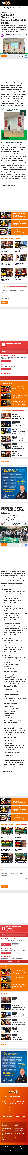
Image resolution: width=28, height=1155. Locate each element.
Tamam (14, 1153)
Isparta (3, 8)
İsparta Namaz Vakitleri (6, 1129)
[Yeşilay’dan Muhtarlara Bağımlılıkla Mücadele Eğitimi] (14, 46)
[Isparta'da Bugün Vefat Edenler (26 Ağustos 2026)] (7, 830)
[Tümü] (26, 410)
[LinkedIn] (15, 1117)
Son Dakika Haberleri (5, 1138)
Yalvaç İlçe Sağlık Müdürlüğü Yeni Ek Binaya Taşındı (19, 250)
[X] (7, 1117)
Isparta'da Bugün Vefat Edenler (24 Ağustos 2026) (6, 849)
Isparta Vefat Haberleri (14, 505)
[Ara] (23, 3)
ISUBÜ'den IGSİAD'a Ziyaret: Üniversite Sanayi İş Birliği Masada (19, 455)
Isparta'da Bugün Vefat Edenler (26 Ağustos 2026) (6, 836)
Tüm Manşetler (20, 1133)
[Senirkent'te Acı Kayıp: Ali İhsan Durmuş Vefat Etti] (7, 857)
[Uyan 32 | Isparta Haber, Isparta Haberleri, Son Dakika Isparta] (6, 3)
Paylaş (4, 56)
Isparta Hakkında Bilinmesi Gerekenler (13, 1145)
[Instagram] (12, 1117)
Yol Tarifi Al (16, 369)
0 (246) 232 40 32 (6, 369)
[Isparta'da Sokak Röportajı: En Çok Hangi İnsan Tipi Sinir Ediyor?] (7, 257)
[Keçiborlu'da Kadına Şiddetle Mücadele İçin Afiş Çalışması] (21, 272)
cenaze (24, 573)
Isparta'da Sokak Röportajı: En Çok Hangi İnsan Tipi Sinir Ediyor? (18, 440)
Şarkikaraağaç (23, 8)
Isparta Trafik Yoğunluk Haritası (19, 1129)
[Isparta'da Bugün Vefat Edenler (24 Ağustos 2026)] (7, 843)
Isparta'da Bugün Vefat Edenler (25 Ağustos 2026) (19, 836)
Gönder (4, 302)
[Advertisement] (14, 325)
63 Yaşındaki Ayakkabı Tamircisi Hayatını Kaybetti (20, 849)
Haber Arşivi (19, 1137)
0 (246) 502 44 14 (6, 944)
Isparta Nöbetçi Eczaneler (7, 1124)
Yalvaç (15, 8)
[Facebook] (4, 1117)
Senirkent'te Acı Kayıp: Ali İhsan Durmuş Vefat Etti (7, 863)
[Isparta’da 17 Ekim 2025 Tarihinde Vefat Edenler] (14, 534)
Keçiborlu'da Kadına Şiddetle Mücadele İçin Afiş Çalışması (21, 278)
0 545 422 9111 (15, 1108)
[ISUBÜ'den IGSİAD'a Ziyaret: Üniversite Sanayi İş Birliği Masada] (7, 272)
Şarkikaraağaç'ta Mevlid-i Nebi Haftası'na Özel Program (19, 425)
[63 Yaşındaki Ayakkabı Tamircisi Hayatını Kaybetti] (21, 843)
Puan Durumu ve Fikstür (7, 1134)
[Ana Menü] (25, 3)
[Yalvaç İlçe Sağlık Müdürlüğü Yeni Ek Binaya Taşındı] (21, 244)
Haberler (3, 12)
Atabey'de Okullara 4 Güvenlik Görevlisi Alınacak (20, 263)
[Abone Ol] (26, 56)
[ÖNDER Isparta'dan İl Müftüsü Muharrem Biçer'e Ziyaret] (7, 244)
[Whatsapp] (20, 1117)
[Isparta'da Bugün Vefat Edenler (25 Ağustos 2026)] (21, 830)
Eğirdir (9, 8)
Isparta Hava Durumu (19, 1124)
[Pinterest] (10, 1117)
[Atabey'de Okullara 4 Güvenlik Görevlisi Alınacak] (21, 257)
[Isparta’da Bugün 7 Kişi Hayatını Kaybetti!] (21, 857)
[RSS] (23, 1117)
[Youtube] (18, 1117)
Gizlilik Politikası (19, 1150)
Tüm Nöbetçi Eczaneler (14, 378)
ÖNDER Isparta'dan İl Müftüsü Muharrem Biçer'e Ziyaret (6, 250)
